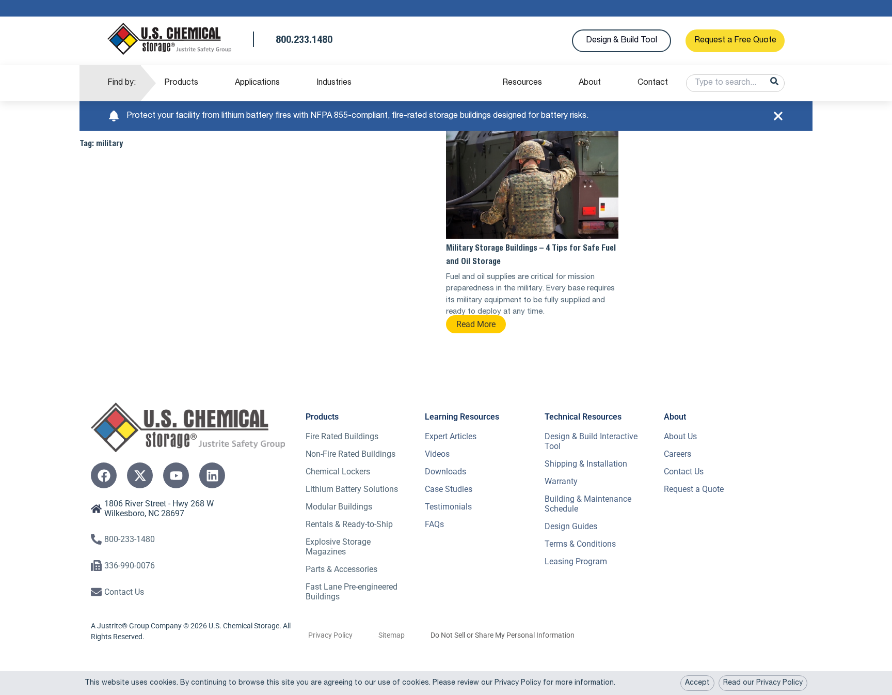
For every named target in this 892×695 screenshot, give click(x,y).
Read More (476, 324)
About (590, 83)
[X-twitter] (140, 475)
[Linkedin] (212, 475)
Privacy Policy (330, 635)
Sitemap (391, 635)
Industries (334, 83)
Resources (522, 83)
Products (181, 83)
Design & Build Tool (621, 41)
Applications (257, 83)
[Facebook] (104, 475)
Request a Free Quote (735, 41)
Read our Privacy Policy (763, 683)
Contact (653, 83)
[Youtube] (176, 475)
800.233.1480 (304, 41)
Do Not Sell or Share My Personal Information (503, 635)
